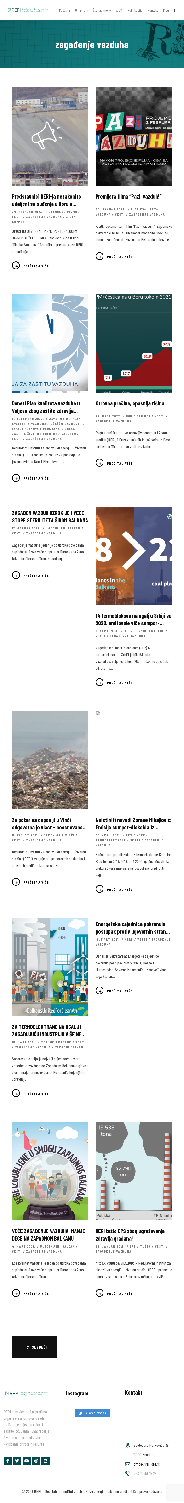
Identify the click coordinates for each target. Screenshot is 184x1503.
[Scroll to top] (173, 1497)
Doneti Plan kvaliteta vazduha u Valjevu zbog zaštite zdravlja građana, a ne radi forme (46, 407)
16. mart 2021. (108, 939)
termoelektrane (149, 631)
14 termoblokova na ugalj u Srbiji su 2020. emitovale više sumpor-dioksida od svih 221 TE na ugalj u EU (134, 619)
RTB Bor (144, 416)
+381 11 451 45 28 (145, 1473)
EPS (129, 835)
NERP (140, 835)
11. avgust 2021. (26, 835)
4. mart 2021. (24, 1246)
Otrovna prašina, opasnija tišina (130, 403)
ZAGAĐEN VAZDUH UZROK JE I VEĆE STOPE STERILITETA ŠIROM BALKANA (50, 516)
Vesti (17, 217)
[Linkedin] (45, 1461)
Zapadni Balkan (69, 1047)
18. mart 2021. (24, 1042)
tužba (145, 1246)
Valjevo (69, 433)
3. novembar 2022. (28, 418)
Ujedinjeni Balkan (63, 528)
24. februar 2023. (28, 212)
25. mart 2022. (109, 416)
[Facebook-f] (8, 1461)
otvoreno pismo (62, 212)
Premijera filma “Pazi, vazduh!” (128, 196)
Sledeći (39, 1347)
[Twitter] (17, 1461)
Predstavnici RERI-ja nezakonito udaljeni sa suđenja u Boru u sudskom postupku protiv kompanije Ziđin (46, 200)
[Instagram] (36, 1461)
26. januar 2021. (111, 1246)
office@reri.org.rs (147, 1464)
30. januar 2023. (111, 209)
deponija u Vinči (59, 835)
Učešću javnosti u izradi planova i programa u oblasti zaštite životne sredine (48, 428)
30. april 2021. (109, 835)
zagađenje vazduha (44, 217)
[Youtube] (27, 1461)
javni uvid (58, 418)
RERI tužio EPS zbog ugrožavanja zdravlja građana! (130, 1234)
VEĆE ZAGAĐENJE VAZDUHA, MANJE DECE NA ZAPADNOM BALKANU (48, 1234)
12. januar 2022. (27, 528)
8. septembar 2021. (113, 631)
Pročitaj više (36, 266)
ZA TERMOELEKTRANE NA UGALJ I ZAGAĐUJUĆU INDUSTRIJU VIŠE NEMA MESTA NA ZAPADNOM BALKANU (49, 1030)
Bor (129, 416)
